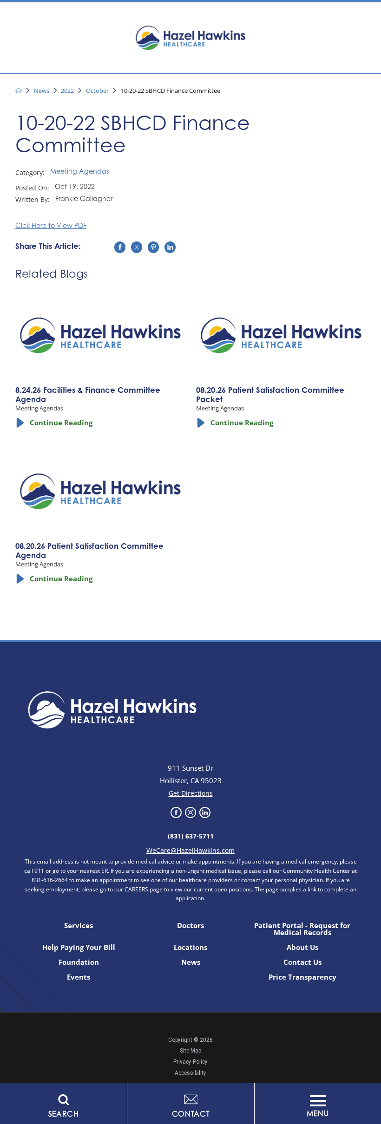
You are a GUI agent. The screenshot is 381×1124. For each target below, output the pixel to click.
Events (78, 977)
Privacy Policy (190, 1062)
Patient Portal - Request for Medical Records (302, 929)
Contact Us (302, 962)
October (97, 91)
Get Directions (191, 793)
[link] (176, 812)
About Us (302, 947)
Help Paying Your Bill (78, 947)
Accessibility (190, 1073)
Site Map (190, 1050)
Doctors (190, 925)
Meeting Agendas (79, 172)
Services (78, 925)
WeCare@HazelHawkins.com (190, 850)
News (41, 91)
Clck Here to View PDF (50, 226)
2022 (67, 91)
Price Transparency (302, 977)
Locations (190, 947)
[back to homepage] (18, 90)
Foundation (79, 962)
